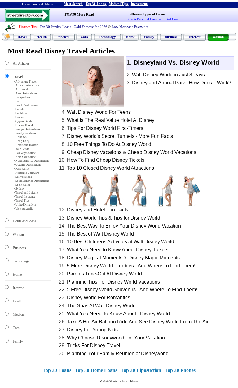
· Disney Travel (23, 125)
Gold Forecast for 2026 (90, 26)
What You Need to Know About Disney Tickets (117, 249)
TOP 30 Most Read (79, 14)
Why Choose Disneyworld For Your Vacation (116, 337)
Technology (107, 37)
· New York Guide (25, 157)
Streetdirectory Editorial (124, 381)
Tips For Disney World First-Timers (105, 128)
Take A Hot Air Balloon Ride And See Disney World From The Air (138, 321)
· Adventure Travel (25, 81)
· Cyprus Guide (23, 121)
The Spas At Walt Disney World (101, 305)
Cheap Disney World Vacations (161, 152)
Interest (195, 37)
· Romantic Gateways (26, 172)
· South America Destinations (31, 180)
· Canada (19, 109)
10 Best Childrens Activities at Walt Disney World (120, 241)
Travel (22, 37)
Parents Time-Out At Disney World (104, 273)
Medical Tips (118, 4)
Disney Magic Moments (154, 257)
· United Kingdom (25, 204)
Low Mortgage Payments (130, 26)
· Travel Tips (21, 200)
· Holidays (20, 137)
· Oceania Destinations (27, 164)
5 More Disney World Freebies (100, 265)
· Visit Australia (23, 208)
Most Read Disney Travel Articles (61, 51)
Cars (84, 37)
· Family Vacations (25, 133)
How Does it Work (208, 82)
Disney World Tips (87, 217)
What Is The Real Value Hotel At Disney (110, 120)
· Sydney (19, 188)
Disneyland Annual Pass (159, 82)
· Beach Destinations (26, 105)
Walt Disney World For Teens (99, 112)
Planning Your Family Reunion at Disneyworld (118, 353)
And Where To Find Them (166, 265)
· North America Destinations (31, 160)
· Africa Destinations (26, 85)
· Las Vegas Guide (25, 153)
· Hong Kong (22, 141)
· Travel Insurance (24, 196)
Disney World (155, 313)
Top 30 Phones (180, 370)
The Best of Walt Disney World (100, 234)
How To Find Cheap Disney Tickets (105, 160)
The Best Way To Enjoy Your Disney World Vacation (124, 225)
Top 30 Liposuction (141, 370)
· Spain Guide (22, 184)
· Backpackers (22, 97)
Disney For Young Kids (92, 329)
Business (171, 37)
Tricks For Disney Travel (93, 345)
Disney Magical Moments (94, 257)
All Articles (21, 63)
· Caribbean (21, 113)
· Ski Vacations (23, 176)
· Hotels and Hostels (26, 145)
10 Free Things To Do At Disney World (109, 144)
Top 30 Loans (96, 4)
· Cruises (19, 117)
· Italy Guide (21, 149)
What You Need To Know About (101, 313)
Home (130, 37)
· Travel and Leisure (26, 192)
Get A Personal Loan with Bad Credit (154, 19)
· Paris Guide (21, 168)
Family (149, 37)
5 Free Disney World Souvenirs (101, 289)
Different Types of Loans (146, 14)
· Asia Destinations (25, 93)
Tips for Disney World (136, 217)
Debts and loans (24, 221)
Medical (63, 37)
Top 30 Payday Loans (55, 26)
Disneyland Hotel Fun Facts (97, 209)
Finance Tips (28, 26)
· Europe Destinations (27, 129)
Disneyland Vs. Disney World (176, 62)
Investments (139, 4)
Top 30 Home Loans (96, 370)
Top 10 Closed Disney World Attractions (110, 168)
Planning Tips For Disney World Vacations (113, 281)
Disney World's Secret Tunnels (100, 136)
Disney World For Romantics (98, 297)
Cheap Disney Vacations (94, 152)
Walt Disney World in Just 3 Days (168, 74)
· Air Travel (21, 89)
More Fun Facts (156, 136)
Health (42, 37)
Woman (218, 37)
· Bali (17, 101)
